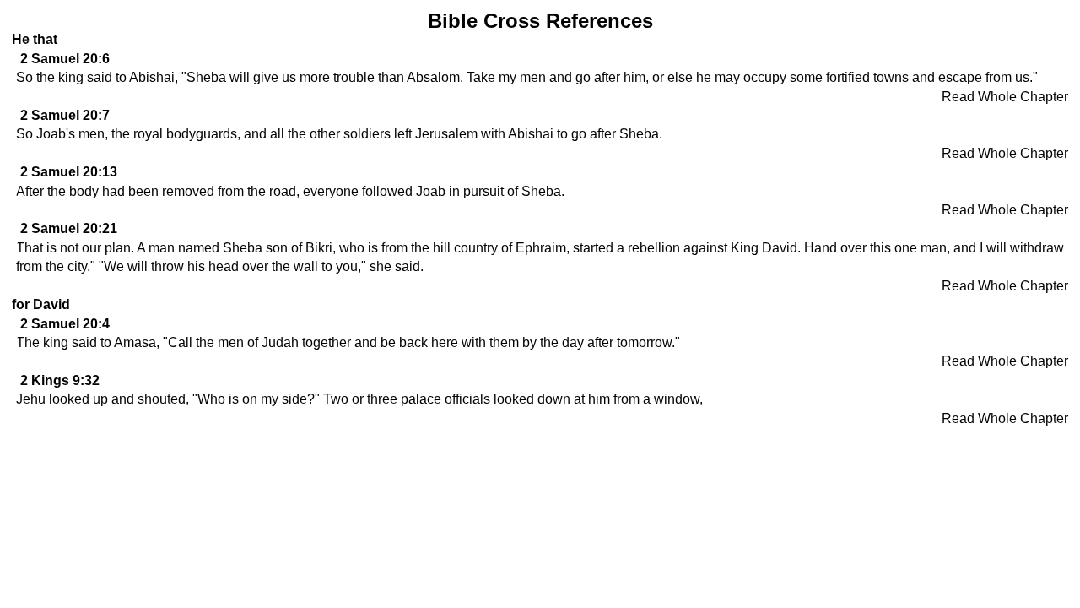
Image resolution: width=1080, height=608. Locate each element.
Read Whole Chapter (1005, 97)
